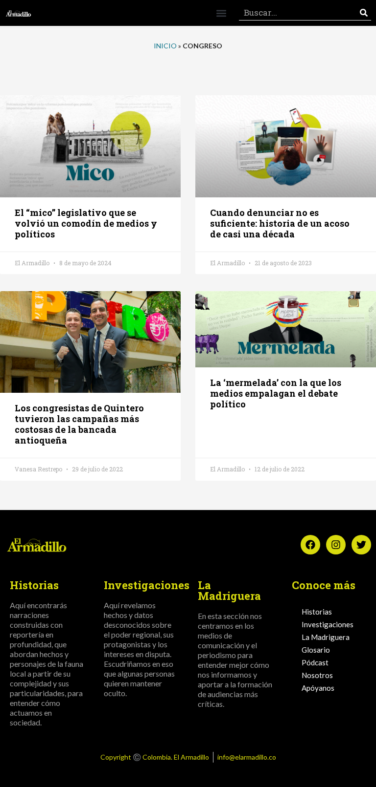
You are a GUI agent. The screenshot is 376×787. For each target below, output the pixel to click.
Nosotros (317, 675)
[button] (221, 13)
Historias (317, 611)
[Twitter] (361, 544)
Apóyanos (318, 687)
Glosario (316, 649)
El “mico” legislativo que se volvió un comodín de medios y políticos (86, 223)
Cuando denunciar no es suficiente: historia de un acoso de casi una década (280, 223)
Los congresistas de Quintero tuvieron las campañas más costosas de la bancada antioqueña (79, 424)
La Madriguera (326, 637)
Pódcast (315, 662)
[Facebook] (310, 544)
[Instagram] (336, 544)
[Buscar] (363, 13)
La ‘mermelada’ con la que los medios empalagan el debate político (275, 393)
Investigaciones (327, 624)
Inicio (165, 46)
